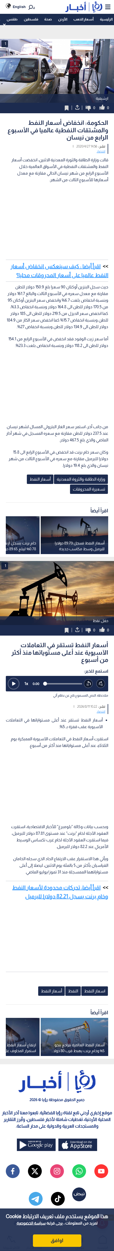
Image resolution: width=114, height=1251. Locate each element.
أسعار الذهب (83, 19)
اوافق (57, 1240)
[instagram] (57, 1171)
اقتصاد (101, 151)
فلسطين (31, 19)
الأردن (62, 19)
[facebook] (13, 1171)
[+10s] (101, 684)
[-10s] (88, 684)
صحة (48, 19)
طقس (12, 19)
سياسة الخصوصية (31, 1223)
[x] (35, 1171)
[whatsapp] (79, 1171)
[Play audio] (13, 683)
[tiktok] (58, 1199)
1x (26, 683)
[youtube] (101, 1171)
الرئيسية (106, 19)
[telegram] (36, 1199)
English (19, 7)
